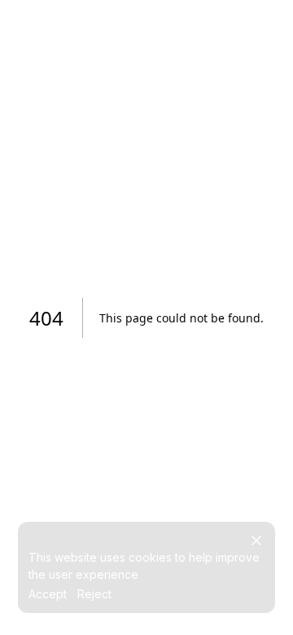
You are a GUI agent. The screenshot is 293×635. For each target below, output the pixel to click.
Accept (47, 594)
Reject (94, 594)
